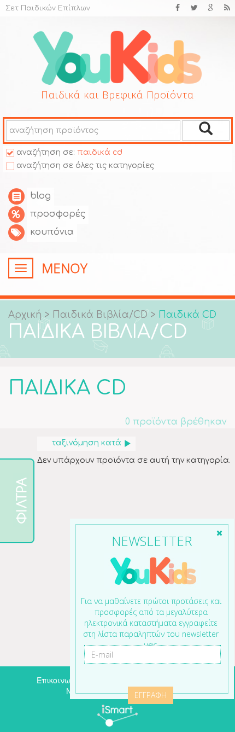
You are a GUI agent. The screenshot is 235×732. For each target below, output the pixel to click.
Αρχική (25, 315)
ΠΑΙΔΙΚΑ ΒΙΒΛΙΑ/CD (97, 332)
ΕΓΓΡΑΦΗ (150, 695)
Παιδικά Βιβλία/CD (101, 315)
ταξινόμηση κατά (86, 443)
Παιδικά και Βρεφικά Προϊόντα (117, 94)
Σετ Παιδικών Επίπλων (47, 8)
